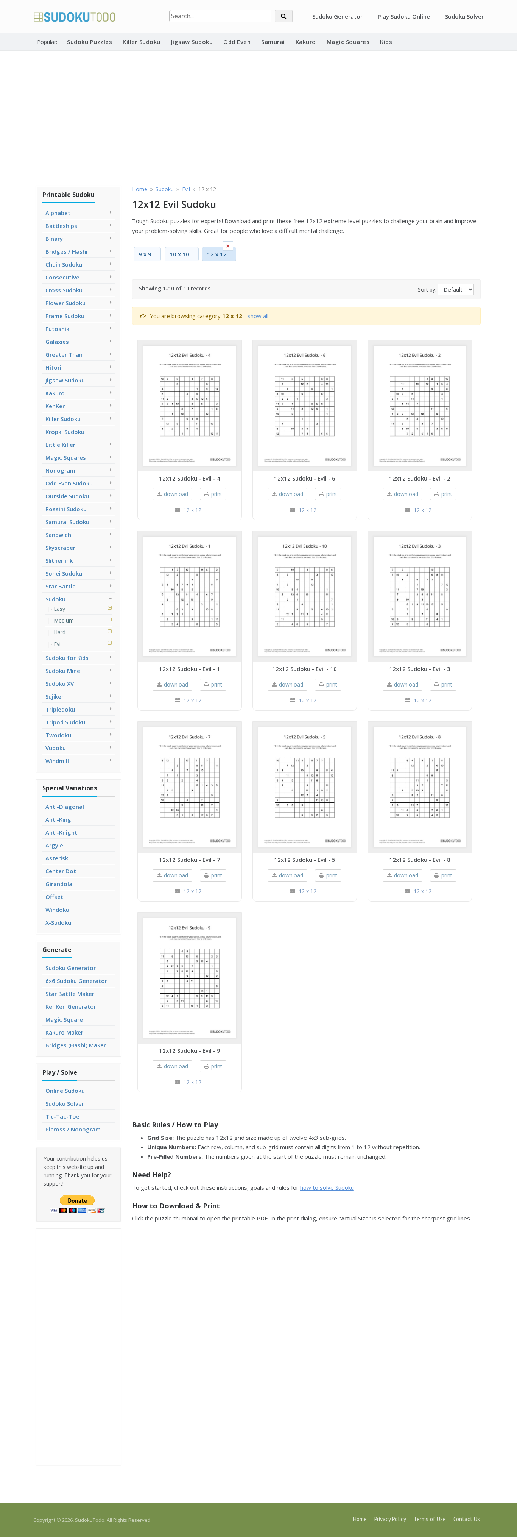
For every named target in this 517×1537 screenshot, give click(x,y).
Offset (54, 896)
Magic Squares (348, 41)
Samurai (273, 41)
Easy (59, 608)
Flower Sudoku (65, 303)
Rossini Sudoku (66, 509)
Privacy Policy (390, 1519)
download (176, 494)
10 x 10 (179, 254)
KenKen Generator (70, 1006)
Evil (58, 644)
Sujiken (55, 696)
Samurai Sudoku (67, 521)
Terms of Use (430, 1519)
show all (258, 316)
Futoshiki (58, 328)
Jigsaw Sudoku (192, 41)
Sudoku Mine (62, 670)
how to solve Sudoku (327, 1187)
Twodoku (58, 735)
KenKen (55, 406)
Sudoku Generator (337, 16)
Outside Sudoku (67, 496)
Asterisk (56, 858)
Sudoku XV (59, 683)
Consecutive (62, 277)
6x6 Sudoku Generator (76, 980)
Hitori (53, 367)
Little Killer (60, 444)
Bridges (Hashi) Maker (75, 1045)
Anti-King (58, 819)
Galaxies (57, 341)
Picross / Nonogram (73, 1129)
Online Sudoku (65, 1090)
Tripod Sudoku (65, 722)
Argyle (54, 845)
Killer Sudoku (141, 41)
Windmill (57, 760)
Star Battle (60, 586)
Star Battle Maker (69, 993)
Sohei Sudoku (63, 573)
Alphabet (57, 212)
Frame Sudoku (64, 315)
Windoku (57, 909)
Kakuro (306, 41)
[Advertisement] (258, 117)
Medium (64, 620)
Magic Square (64, 1019)
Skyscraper (60, 547)
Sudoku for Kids (67, 657)
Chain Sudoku (63, 264)
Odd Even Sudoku (69, 483)
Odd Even (237, 41)
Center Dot (60, 871)
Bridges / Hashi (66, 251)
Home (360, 1519)
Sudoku (55, 599)
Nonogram (60, 470)
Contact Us (466, 1519)
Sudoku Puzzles (89, 41)
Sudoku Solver (464, 16)
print (216, 494)
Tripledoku (60, 709)
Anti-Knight (61, 832)
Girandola (58, 883)
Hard (59, 632)
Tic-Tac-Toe (62, 1116)
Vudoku (55, 747)
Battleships (61, 225)
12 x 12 (192, 509)
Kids (386, 41)
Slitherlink (59, 560)
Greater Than (64, 354)
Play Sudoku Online (404, 16)
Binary (54, 238)
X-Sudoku (58, 922)
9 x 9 (145, 254)
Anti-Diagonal (64, 806)
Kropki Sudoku (64, 431)
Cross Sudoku (64, 290)
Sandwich (58, 534)
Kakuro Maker (64, 1032)
